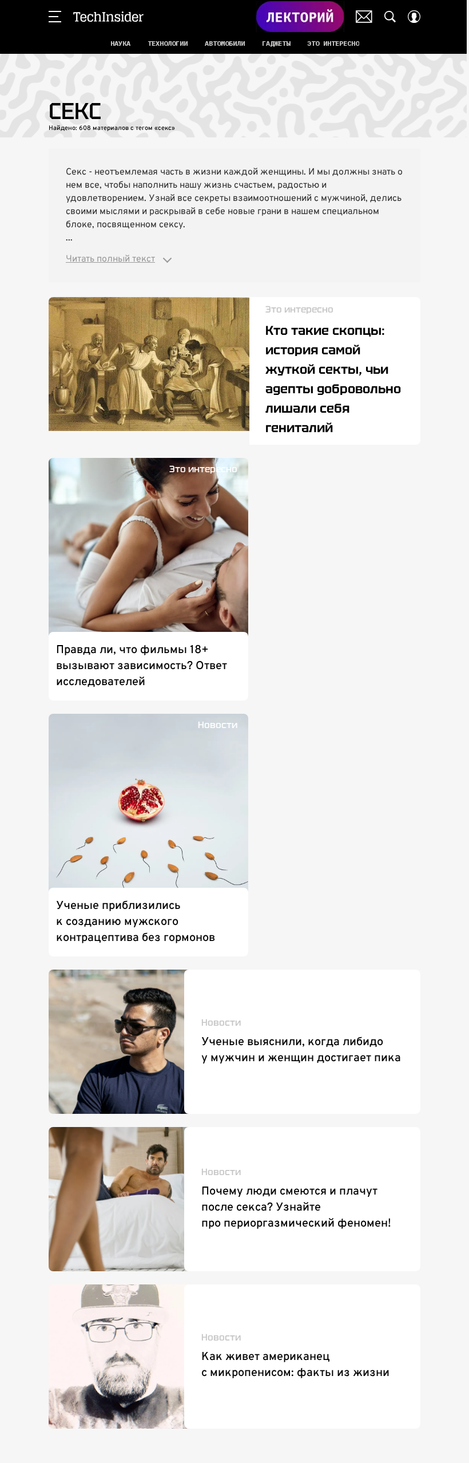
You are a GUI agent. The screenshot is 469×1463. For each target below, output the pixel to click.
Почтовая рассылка (364, 16)
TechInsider (108, 16)
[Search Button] (390, 16)
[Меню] (55, 16)
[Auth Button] (414, 16)
